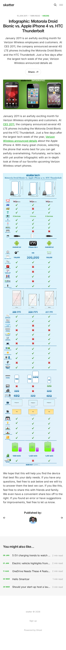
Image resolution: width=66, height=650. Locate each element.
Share (31, 71)
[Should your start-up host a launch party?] (33, 587)
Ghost (39, 630)
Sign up (33, 621)
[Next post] (60, 517)
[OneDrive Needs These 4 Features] (33, 571)
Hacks (46, 16)
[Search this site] (55, 5)
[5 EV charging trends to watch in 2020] (33, 555)
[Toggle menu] (61, 5)
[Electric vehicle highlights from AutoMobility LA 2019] (33, 563)
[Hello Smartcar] (33, 579)
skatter (8, 5)
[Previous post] (5, 517)
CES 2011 (8, 124)
